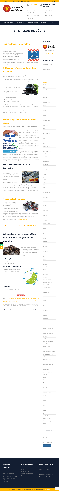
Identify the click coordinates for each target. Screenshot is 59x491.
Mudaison (45, 277)
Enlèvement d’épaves (8, 22)
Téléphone (45, 440)
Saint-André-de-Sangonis (48, 328)
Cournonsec (45, 159)
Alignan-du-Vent (46, 89)
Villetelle (4, 478)
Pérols (44, 297)
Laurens (44, 205)
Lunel (44, 233)
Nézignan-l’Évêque (46, 285)
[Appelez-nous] (1, 245)
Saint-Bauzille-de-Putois (48, 333)
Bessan (44, 112)
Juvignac (44, 190)
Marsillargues (45, 246)
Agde (44, 87)
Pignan (44, 302)
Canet (44, 128)
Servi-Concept (47, 489)
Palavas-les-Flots (46, 292)
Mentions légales (24, 475)
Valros (44, 405)
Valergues (45, 400)
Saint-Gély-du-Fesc (47, 346)
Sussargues (45, 387)
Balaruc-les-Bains (46, 102)
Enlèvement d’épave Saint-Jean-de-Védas (16, 298)
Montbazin (45, 266)
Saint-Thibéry (45, 374)
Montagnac (45, 261)
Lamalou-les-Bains (46, 195)
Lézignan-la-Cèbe (46, 223)
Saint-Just (45, 361)
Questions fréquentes (32, 22)
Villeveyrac (45, 423)
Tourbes (44, 395)
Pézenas (44, 300)
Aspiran (44, 95)
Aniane (44, 92)
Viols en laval (10, 476)
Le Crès (44, 213)
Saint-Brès (45, 336)
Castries (44, 136)
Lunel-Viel (45, 236)
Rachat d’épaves (20, 22)
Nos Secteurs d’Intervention (27, 473)
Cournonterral (46, 161)
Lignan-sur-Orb (46, 225)
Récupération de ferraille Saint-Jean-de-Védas (15, 300)
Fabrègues (45, 166)
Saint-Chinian (45, 338)
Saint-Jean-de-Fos (46, 356)
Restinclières (45, 323)
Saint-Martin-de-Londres (48, 364)
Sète (43, 385)
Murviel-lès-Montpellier (48, 282)
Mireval (44, 256)
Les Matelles (45, 218)
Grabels (44, 182)
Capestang (45, 130)
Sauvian (44, 377)
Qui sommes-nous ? (25, 471)
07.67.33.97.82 (7, 1)
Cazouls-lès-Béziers (47, 141)
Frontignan (45, 171)
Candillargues (46, 125)
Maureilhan (45, 251)
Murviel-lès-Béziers (47, 279)
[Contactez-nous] (1, 247)
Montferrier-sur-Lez (47, 272)
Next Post (35, 309)
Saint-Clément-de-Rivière (48, 341)
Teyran (44, 390)
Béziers (44, 115)
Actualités (23, 469)
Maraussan (45, 241)
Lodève (44, 228)
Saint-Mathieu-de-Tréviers (48, 367)
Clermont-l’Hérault (47, 151)
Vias (43, 413)
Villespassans (5, 475)
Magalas (44, 238)
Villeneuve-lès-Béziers (47, 418)
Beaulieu (44, 107)
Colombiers (45, 154)
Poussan (44, 313)
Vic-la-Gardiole (46, 415)
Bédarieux (45, 110)
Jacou (44, 187)
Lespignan (45, 220)
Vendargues (45, 408)
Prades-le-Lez (45, 315)
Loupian (44, 231)
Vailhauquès (45, 397)
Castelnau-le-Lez (46, 133)
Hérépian (45, 184)
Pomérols (45, 308)
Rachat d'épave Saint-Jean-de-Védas (14, 305)
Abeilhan (44, 84)
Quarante (45, 320)
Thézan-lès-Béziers (47, 392)
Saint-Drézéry (45, 344)
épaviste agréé (15, 301)
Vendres (44, 410)
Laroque (44, 200)
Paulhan (44, 295)
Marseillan (45, 243)
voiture (7, 481)
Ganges (44, 174)
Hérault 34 (45, 82)
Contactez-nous (45, 22)
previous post (7, 309)
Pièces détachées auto (14, 199)
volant (16, 476)
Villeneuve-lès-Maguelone (48, 421)
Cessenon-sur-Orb (47, 146)
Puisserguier (45, 318)
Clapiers (44, 148)
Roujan (44, 326)
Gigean (44, 177)
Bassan (44, 105)
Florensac (45, 169)
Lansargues (45, 197)
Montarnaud (45, 264)
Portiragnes (45, 310)
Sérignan (44, 379)
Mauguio (44, 249)
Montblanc (45, 269)
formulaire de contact (22, 219)
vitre (14, 479)
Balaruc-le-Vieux (46, 100)
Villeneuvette (9, 478)
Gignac (44, 179)
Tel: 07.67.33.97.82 (49, 53)
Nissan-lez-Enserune (47, 287)
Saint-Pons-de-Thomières (48, 372)
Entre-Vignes (45, 164)
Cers (44, 143)
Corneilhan (45, 156)
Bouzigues (45, 123)
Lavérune (45, 207)
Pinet (44, 305)
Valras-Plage (45, 403)
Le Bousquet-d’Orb (47, 210)
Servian (44, 382)
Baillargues (45, 97)
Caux (44, 138)
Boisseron (45, 118)
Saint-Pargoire (46, 369)
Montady (44, 259)
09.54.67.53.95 (16, 1)
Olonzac (44, 290)
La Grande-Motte (46, 192)
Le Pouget (45, 215)
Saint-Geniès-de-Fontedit (48, 349)
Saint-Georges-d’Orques (48, 354)
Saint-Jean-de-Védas (16, 44)
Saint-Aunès (45, 331)
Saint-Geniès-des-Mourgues (49, 351)
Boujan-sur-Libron (46, 120)
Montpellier (45, 274)
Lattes (44, 202)
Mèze (44, 254)
